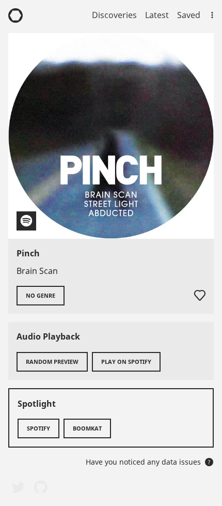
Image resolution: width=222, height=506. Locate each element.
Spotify (38, 428)
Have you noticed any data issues (148, 462)
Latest (157, 15)
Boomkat (87, 428)
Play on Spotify (126, 361)
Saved (188, 15)
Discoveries (114, 15)
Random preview (52, 361)
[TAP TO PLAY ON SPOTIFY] (111, 136)
